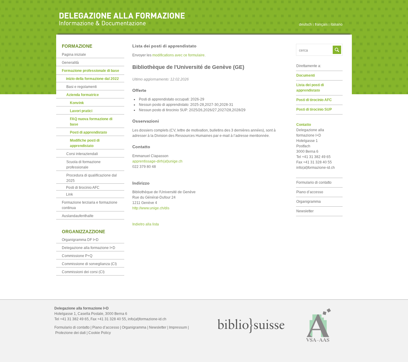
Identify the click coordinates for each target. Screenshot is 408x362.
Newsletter (305, 211)
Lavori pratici (81, 111)
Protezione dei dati (70, 333)
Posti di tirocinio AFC (314, 100)
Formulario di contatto (314, 182)
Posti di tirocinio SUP (314, 109)
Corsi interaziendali (82, 154)
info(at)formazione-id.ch (315, 167)
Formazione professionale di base (90, 71)
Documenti (305, 75)
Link (69, 194)
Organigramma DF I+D (80, 240)
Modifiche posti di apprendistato (84, 143)
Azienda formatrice (82, 95)
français (321, 24)
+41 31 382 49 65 (74, 319)
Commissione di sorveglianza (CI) (89, 264)
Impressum (178, 327)
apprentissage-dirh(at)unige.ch (157, 161)
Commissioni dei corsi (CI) (83, 272)
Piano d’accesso (309, 192)
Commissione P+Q (77, 256)
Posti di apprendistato (88, 132)
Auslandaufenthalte (77, 216)
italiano (337, 24)
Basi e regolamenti (81, 87)
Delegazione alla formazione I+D (88, 248)
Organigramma (308, 201)
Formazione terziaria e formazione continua (89, 205)
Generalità (70, 63)
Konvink (77, 103)
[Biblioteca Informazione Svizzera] (251, 332)
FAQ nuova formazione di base (91, 121)
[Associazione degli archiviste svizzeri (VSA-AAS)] (319, 344)
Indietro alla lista (145, 224)
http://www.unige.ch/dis (150, 208)
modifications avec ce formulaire (178, 55)
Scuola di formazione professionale (83, 164)
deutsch (305, 24)
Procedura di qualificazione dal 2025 (91, 178)
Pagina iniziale (74, 54)
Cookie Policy (99, 333)
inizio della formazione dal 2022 (92, 79)
